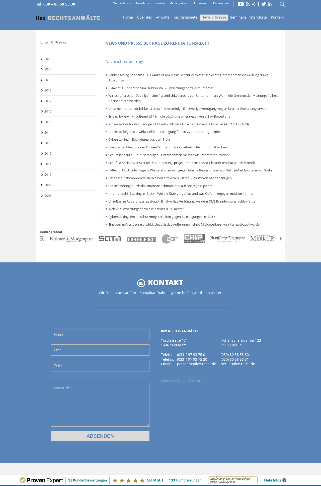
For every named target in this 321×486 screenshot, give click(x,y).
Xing (253, 4)
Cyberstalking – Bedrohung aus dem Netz (139, 139)
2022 (47, 58)
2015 (47, 122)
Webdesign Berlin (172, 380)
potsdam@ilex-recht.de (196, 363)
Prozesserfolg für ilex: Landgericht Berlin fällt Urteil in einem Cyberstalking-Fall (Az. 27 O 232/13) (178, 124)
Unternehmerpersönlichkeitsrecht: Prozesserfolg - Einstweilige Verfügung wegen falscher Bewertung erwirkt (188, 108)
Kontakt (277, 17)
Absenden (100, 436)
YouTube (241, 4)
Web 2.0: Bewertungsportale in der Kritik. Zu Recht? (146, 209)
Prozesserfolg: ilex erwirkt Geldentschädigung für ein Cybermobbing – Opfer (164, 131)
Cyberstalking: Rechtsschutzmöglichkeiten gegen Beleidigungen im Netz (161, 216)
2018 (47, 90)
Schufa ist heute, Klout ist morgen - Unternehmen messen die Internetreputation (168, 155)
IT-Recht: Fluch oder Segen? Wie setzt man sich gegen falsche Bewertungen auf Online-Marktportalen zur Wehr (190, 170)
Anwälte (163, 17)
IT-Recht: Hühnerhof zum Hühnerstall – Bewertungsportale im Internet (161, 88)
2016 (47, 111)
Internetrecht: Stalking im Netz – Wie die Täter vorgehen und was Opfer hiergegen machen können (181, 193)
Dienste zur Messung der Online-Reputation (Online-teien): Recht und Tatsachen (167, 147)
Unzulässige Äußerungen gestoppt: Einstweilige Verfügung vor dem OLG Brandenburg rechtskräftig (181, 201)
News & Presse (213, 17)
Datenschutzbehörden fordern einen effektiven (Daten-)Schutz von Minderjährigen (170, 178)
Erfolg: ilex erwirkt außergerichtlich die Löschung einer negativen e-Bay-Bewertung (169, 116)
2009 (47, 185)
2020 (47, 69)
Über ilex (144, 17)
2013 (47, 143)
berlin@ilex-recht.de (238, 363)
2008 (47, 195)
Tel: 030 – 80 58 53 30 (55, 4)
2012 (47, 153)
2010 (47, 174)
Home (68, 18)
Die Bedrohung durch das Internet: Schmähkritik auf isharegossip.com (160, 185)
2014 (47, 132)
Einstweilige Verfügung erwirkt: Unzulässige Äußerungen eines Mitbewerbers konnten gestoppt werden (185, 224)
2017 (47, 101)
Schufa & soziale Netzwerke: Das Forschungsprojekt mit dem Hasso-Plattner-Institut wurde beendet (182, 162)
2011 (47, 164)
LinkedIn (270, 4)
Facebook (258, 4)
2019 (47, 79)
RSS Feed (248, 4)
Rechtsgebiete (185, 17)
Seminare (238, 17)
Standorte (258, 17)
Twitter (264, 4)
